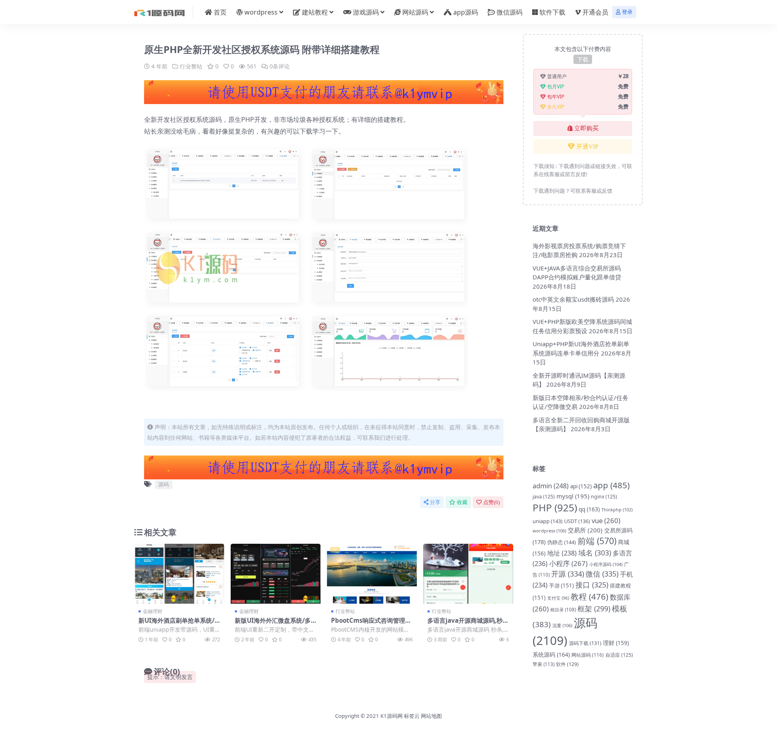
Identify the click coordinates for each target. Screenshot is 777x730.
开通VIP (587, 146)
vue (606, 520)
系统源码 (551, 654)
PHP (555, 507)
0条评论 (280, 66)
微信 (602, 574)
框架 (593, 608)
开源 (567, 574)
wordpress (261, 12)
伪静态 (561, 542)
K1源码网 (391, 715)
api (581, 486)
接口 (591, 585)
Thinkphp (617, 510)
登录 (627, 12)
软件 (567, 664)
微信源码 (509, 12)
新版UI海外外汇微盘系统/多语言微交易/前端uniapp (273, 624)
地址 (562, 553)
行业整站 (191, 66)
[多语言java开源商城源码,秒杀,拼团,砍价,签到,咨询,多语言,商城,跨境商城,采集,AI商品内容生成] (468, 574)
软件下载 (552, 12)
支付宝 (558, 598)
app (611, 485)
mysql (572, 496)
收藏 (462, 502)
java (544, 496)
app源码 (465, 12)
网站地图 (431, 715)
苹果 (543, 664)
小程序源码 (605, 564)
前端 (596, 541)
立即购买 (586, 128)
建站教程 (315, 12)
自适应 (619, 654)
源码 (163, 484)
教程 (589, 596)
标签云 (412, 715)
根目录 (563, 610)
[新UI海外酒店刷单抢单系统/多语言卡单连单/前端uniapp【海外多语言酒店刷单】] (179, 574)
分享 (435, 502)
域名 (594, 553)
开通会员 (595, 12)
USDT (577, 521)
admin (551, 485)
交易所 (585, 530)
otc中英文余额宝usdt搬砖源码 (573, 299)
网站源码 (415, 12)
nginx (604, 496)
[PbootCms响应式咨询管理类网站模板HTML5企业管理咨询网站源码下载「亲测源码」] (372, 574)
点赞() (491, 502)
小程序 (568, 563)
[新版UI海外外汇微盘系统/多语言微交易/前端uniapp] (276, 574)
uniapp (548, 521)
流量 (562, 625)
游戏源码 (366, 12)
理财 (616, 643)
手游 (561, 585)
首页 (220, 12)
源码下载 (585, 643)
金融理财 (152, 611)
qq (589, 509)
